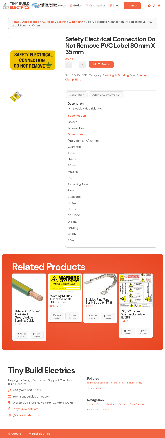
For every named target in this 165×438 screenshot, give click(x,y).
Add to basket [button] (22, 335)
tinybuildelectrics (25, 409)
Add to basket (101, 64)
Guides (122, 404)
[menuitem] (27, 5)
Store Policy (117, 382)
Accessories (30, 22)
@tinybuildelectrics (26, 415)
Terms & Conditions (97, 382)
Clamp (69, 79)
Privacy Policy (94, 388)
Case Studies (137, 404)
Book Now (92, 409)
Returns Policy (134, 382)
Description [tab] (77, 95)
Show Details (37, 335)
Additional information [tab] (106, 95)
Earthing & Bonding (70, 22)
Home (15, 22)
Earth (78, 79)
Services (111, 404)
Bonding (142, 75)
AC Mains (48, 22)
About (100, 404)
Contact (105, 409)
